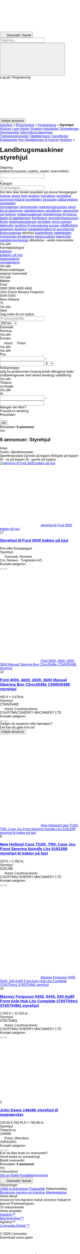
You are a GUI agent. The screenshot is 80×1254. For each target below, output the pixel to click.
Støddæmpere (40, 136)
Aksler (24, 128)
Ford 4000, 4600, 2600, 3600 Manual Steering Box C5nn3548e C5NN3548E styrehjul (35, 684)
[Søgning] (32, 59)
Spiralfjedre (59, 136)
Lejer (15, 128)
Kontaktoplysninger (34, 1175)
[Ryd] (1, 181)
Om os (4, 1175)
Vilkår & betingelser (14, 1189)
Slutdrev (36, 128)
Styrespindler (9, 132)
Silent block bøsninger (36, 132)
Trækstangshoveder (14, 136)
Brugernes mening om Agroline (22, 1192)
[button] (40, 98)
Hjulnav (5, 128)
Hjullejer (66, 140)
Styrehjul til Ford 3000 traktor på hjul (34, 540)
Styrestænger (69, 128)
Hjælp (14, 1175)
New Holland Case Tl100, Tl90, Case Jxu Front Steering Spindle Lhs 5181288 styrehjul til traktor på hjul (37, 848)
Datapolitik (37, 1189)
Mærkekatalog (56, 1192)
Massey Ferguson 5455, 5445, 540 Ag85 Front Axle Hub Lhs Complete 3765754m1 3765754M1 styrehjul (39, 1001)
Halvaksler (51, 128)
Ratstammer (9, 140)
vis (4, 422)
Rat (21, 140)
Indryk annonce (13, 731)
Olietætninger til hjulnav (41, 140)
